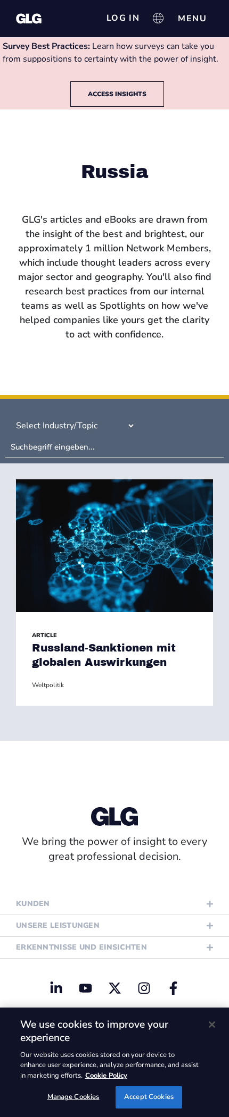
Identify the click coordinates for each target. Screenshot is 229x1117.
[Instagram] (143, 988)
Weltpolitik (48, 685)
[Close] (212, 1024)
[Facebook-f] (173, 988)
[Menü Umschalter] (192, 18)
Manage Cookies (73, 1097)
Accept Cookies (149, 1097)
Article (44, 635)
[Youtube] (85, 988)
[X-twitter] (114, 988)
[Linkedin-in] (56, 988)
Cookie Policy (106, 1075)
